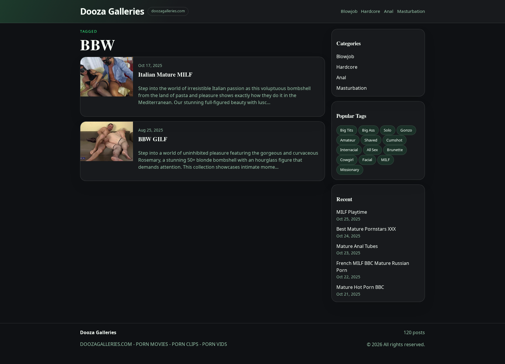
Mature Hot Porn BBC (360, 287)
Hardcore (370, 11)
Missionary (349, 169)
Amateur (347, 140)
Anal (388, 11)
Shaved (370, 140)
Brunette (395, 149)
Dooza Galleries (112, 11)
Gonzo (406, 130)
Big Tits (346, 130)
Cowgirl (346, 159)
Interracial (349, 149)
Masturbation (411, 11)
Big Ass (368, 130)
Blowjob (349, 11)
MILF (385, 159)
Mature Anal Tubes (357, 246)
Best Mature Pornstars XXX (366, 229)
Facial (367, 159)
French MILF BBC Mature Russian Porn (372, 266)
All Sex (372, 149)
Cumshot (394, 140)
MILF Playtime (351, 212)
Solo (387, 130)
